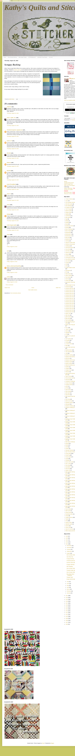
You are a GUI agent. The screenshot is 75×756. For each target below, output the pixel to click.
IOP (66, 334)
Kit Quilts (67, 340)
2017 (67, 603)
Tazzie (8, 234)
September (69, 551)
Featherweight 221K (69, 285)
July (68, 581)
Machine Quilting (69, 355)
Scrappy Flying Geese (69, 182)
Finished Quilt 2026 (69, 311)
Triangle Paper (70, 577)
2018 (67, 601)
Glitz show (67, 315)
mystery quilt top (17, 69)
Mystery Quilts (68, 363)
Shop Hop (67, 468)
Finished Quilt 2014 (69, 293)
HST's (66, 327)
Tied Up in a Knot (68, 193)
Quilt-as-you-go (68, 400)
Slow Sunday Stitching (12, 57)
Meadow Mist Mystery (70, 356)
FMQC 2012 (68, 313)
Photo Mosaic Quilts (69, 377)
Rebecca (9, 162)
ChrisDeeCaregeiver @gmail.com (14, 129)
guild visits (67, 318)
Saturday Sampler (69, 450)
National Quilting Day (70, 365)
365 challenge (68, 205)
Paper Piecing (68, 376)
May (68, 585)
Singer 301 (67, 470)
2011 (67, 614)
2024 (67, 540)
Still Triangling (70, 566)
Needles (67, 366)
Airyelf (43, 743)
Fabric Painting (68, 275)
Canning (67, 240)
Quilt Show (67, 394)
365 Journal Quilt (68, 192)
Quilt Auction (68, 389)
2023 (67, 541)
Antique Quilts (68, 212)
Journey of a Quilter (68, 189)
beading (67, 222)
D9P (66, 265)
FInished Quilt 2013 (69, 291)
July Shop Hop (70, 556)
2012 (67, 612)
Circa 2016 (67, 249)
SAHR (66, 446)
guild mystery (68, 316)
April (68, 587)
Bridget (8, 214)
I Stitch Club (68, 329)
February (69, 591)
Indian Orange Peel (68, 184)
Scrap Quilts (68, 453)
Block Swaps (68, 230)
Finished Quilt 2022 (69, 306)
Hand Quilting (68, 320)
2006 (67, 624)
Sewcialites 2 (68, 466)
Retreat (67, 443)
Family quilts (68, 280)
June (68, 583)
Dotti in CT (9, 140)
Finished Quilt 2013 (69, 290)
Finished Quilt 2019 (69, 301)
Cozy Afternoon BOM (70, 259)
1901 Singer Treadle (23, 57)
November (69, 547)
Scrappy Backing (70, 558)
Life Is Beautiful (68, 351)
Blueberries (67, 239)
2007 (67, 622)
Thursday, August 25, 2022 (13, 113)
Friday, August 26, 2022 (12, 246)
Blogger (52, 743)
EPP (66, 272)
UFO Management (32, 57)
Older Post (58, 287)
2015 (67, 607)
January (69, 593)
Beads (66, 224)
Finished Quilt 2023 (69, 308)
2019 (67, 599)
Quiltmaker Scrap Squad (42, 57)
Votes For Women (69, 529)
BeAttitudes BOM (69, 225)
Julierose (9, 106)
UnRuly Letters (68, 522)
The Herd (51, 57)
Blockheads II (68, 234)
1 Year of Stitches (69, 199)
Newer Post (7, 287)
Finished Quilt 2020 (69, 303)
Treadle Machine (69, 517)
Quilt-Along (67, 399)
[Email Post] (17, 99)
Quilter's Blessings (68, 188)
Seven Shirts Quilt (69, 461)
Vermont (67, 525)
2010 (67, 616)
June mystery (68, 338)
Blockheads (67, 232)
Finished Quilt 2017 (69, 298)
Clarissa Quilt (68, 252)
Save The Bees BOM (70, 451)
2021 (67, 595)
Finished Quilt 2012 (69, 288)
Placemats (67, 379)
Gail (8, 251)
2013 (67, 610)
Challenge (67, 245)
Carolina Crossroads (69, 244)
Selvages (67, 460)
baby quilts (67, 217)
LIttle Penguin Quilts (11, 225)
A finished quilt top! (71, 560)
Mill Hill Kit (67, 358)
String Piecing (68, 512)
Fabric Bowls (68, 273)
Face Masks (68, 277)
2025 (67, 538)
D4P (66, 264)
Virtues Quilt (68, 527)
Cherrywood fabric (69, 247)
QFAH (66, 386)
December (69, 545)
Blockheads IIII (68, 235)
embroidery (67, 270)
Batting (66, 220)
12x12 (66, 200)
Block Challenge (68, 229)
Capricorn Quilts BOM (70, 242)
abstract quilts (68, 210)
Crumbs (67, 262)
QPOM (66, 387)
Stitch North (67, 510)
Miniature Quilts (68, 361)
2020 (67, 597)
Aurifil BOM (67, 215)
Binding (67, 227)
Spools (65, 181)
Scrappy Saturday (70, 564)
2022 (67, 543)
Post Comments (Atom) (15, 293)
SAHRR (67, 448)
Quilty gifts (67, 404)
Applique (67, 214)
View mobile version (32, 289)
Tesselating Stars (69, 514)
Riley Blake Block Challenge (70, 575)
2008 (67, 620)
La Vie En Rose (68, 343)
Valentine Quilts (68, 524)
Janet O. (9, 193)
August (68, 553)
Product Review (68, 383)
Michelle (9, 153)
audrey (8, 276)
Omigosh (67, 368)
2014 (67, 608)
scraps (66, 458)
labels (66, 345)
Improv (66, 330)
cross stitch (67, 260)
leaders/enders (68, 350)
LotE (66, 353)
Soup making (68, 509)
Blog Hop (67, 237)
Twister (66, 519)
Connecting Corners (69, 257)
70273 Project (68, 209)
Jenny (8, 204)
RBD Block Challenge (70, 441)
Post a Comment (9, 284)
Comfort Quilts (68, 255)
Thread (66, 515)
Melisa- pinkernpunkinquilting (14, 266)
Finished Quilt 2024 (69, 310)
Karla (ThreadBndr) (11, 184)
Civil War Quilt (68, 250)
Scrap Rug (67, 455)
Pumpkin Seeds (68, 384)
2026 (67, 536)
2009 (67, 618)
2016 (67, 605)
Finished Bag (68, 286)
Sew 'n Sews (68, 463)
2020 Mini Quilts (68, 204)
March (68, 589)
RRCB (66, 445)
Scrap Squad (68, 456)
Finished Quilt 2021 (69, 305)
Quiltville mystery (69, 402)
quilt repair (67, 393)
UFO (66, 520)
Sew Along (67, 465)
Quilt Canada (68, 391)
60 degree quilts (68, 207)
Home (5, 57)
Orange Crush (68, 370)
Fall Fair (67, 278)
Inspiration (67, 332)
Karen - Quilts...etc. (11, 117)
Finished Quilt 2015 (69, 295)
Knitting (67, 342)
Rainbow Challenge (69, 405)
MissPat (9, 170)
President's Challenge (70, 381)
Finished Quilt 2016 (69, 296)
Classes (67, 254)
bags (66, 219)
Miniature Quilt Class (69, 360)
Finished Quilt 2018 (69, 300)
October (69, 549)
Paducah (67, 371)
